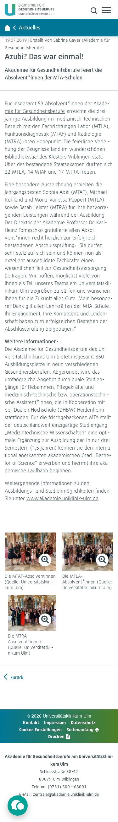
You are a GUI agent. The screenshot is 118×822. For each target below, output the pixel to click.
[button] (94, 10)
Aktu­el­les (29, 27)
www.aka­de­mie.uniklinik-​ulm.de (62, 498)
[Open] (18, 805)
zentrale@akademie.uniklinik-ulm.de (66, 794)
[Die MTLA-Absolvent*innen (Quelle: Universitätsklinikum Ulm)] (88, 551)
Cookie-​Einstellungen (40, 729)
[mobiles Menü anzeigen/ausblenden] (106, 10)
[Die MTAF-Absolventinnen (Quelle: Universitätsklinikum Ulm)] (30, 551)
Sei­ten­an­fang (80, 729)
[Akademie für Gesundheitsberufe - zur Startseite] (7, 27)
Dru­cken (56, 736)
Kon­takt (31, 722)
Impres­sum (55, 722)
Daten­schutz (83, 722)
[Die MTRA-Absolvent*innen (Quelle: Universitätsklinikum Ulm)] (32, 613)
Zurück (16, 677)
